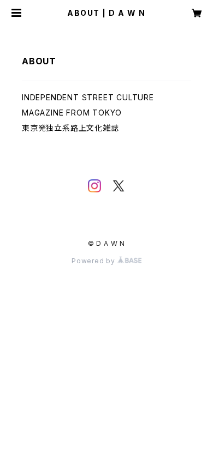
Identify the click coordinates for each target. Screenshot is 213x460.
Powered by (94, 261)
